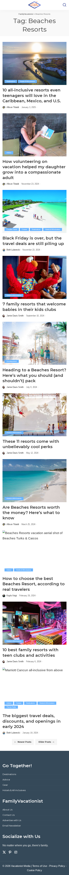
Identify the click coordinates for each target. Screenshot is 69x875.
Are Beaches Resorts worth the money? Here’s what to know (31, 513)
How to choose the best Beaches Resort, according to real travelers (34, 584)
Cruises (24, 229)
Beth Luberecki (13, 249)
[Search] (64, 5)
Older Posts (44, 742)
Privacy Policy (57, 865)
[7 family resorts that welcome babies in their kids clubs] (34, 277)
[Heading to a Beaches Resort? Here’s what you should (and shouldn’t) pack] (34, 343)
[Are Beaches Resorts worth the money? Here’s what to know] (34, 480)
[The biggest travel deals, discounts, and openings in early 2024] (34, 689)
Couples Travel (12, 229)
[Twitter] (4, 852)
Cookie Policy (34, 870)
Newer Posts (24, 742)
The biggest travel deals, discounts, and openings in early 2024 (32, 721)
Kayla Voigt (12, 595)
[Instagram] (16, 852)
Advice (9, 153)
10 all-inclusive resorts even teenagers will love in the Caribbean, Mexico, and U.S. (32, 95)
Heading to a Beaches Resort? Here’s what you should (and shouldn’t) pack (34, 375)
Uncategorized (12, 361)
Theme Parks (11, 707)
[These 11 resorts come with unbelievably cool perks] (34, 414)
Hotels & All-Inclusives (27, 81)
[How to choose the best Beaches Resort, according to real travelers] (34, 551)
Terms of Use (39, 865)
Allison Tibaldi (13, 107)
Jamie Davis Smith (15, 315)
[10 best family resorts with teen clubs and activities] (34, 623)
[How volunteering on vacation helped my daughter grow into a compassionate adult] (34, 134)
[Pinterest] (10, 852)
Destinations (11, 81)
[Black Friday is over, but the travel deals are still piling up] (34, 211)
